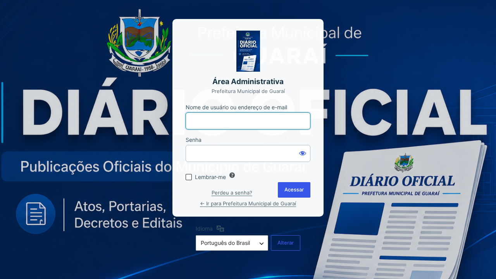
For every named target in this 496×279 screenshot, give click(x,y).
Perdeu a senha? (232, 192)
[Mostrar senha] (302, 152)
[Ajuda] (232, 175)
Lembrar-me (210, 177)
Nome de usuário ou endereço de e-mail (236, 107)
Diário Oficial (248, 51)
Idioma (204, 228)
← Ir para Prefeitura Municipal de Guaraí (248, 203)
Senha (194, 139)
